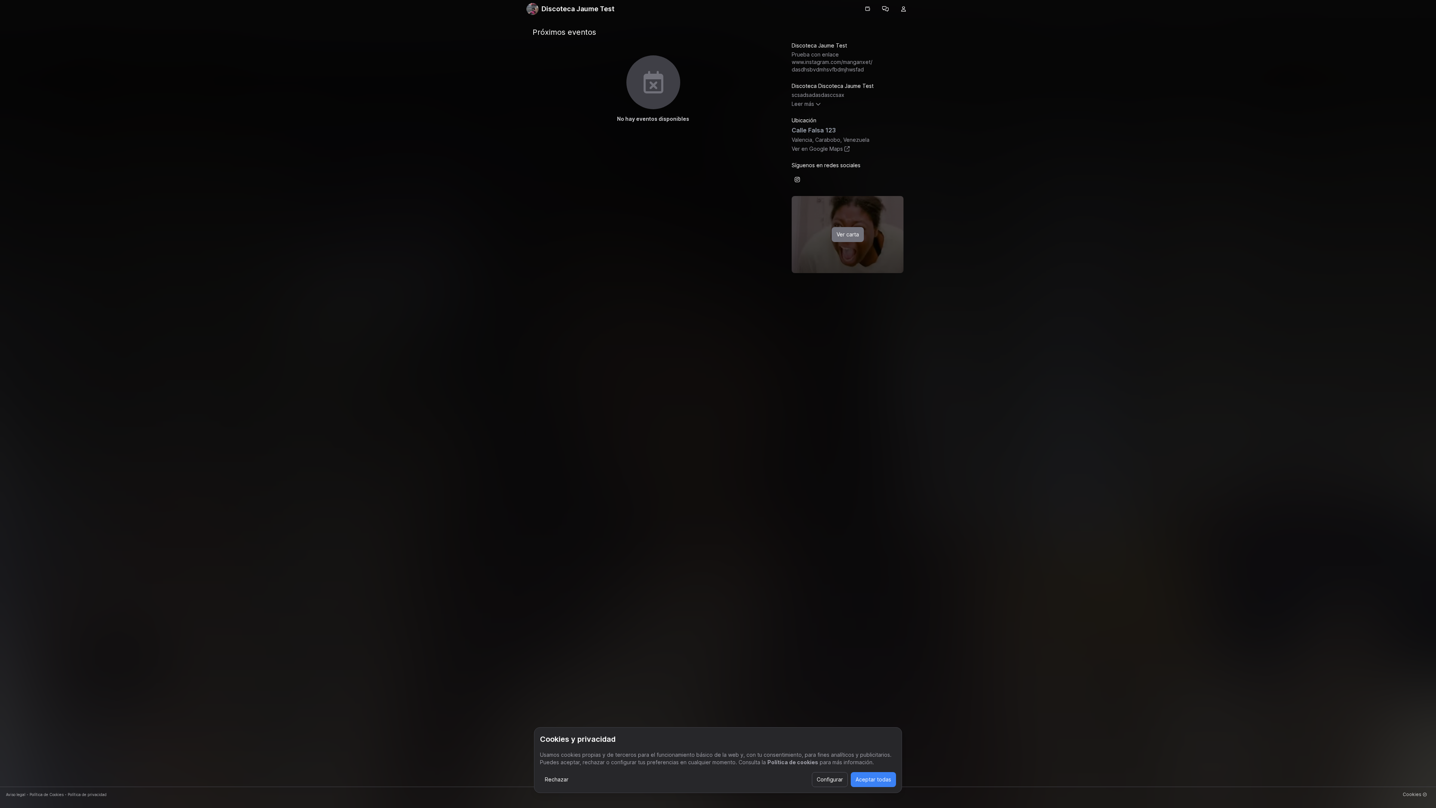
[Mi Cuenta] (903, 9)
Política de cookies (792, 762)
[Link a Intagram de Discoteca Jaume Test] (797, 179)
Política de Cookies (47, 794)
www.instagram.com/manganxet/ (832, 66)
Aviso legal (15, 794)
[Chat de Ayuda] (886, 9)
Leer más (803, 104)
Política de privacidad (87, 794)
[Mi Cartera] (868, 9)
